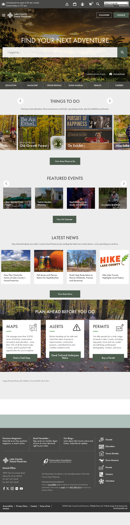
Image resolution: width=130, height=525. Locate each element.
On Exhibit (75, 145)
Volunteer (104, 15)
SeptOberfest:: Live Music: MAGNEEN (78, 203)
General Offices (9, 468)
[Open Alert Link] (67, 4)
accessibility (52, 485)
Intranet (6, 508)
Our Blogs (68, 438)
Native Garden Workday (44, 203)
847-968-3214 (75, 487)
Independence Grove (95, 74)
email (63, 487)
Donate (121, 15)
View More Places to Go (65, 161)
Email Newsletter (40, 438)
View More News (65, 294)
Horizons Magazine (12, 438)
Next (110, 101)
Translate (124, 5)
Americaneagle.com (120, 508)
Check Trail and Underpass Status (65, 356)
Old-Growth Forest (33, 145)
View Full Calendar (64, 219)
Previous (20, 101)
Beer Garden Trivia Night (14, 203)
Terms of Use (45, 506)
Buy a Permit (108, 357)
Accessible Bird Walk (111, 204)
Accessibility (8, 506)
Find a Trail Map (21, 357)
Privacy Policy (22, 506)
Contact (34, 506)
